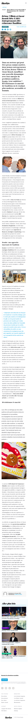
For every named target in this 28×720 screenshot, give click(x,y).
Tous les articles (21, 26)
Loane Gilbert (18, 594)
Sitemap (16, 710)
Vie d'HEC (5, 614)
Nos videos (4, 700)
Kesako (5, 81)
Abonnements (17, 702)
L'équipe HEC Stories (6, 708)
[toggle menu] (26, 3)
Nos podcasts (4, 698)
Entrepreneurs (6, 653)
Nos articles (4, 696)
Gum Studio (20, 717)
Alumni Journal (4, 702)
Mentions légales (18, 708)
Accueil (4, 9)
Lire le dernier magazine (19, 696)
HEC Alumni (4, 710)
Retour (4, 7)
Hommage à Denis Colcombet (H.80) (10, 630)
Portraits (5, 26)
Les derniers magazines (19, 700)
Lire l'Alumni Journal (18, 698)
